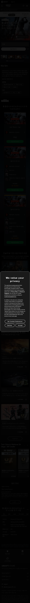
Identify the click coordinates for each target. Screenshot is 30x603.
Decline (9, 325)
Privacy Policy (14, 291)
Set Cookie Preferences (15, 321)
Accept (20, 325)
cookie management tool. (10, 296)
